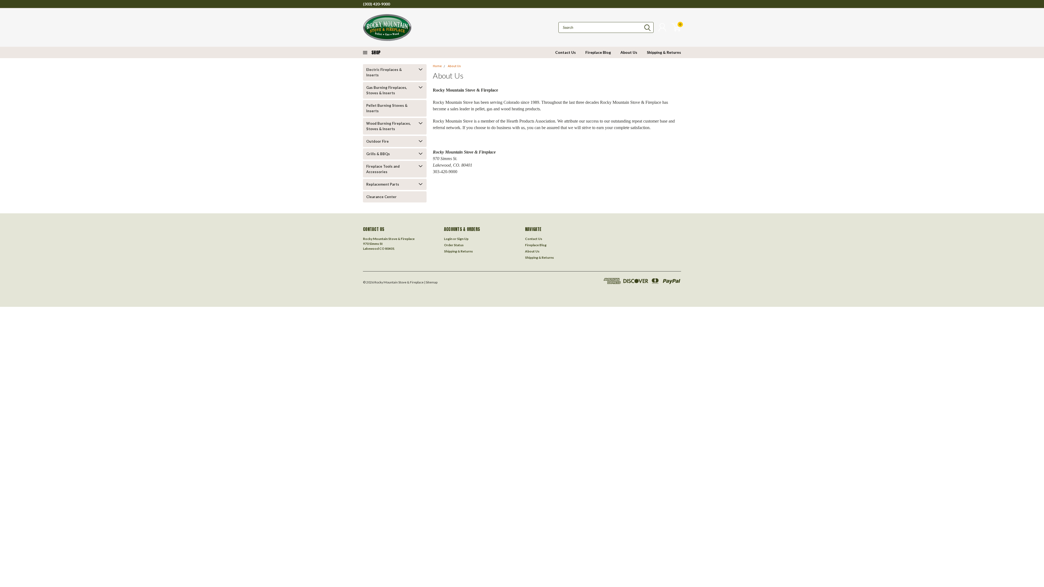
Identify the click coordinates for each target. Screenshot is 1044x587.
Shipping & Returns (664, 52)
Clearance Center (381, 197)
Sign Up (462, 239)
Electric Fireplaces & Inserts (384, 72)
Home (437, 66)
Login (448, 239)
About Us (628, 52)
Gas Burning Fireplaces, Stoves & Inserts (386, 90)
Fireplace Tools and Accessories (383, 169)
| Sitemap (430, 282)
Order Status (454, 245)
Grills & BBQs (378, 154)
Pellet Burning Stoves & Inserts (387, 108)
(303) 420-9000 (376, 4)
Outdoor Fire (377, 141)
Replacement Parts (382, 184)
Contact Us (565, 52)
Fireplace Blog (598, 52)
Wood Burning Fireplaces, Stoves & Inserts (388, 126)
